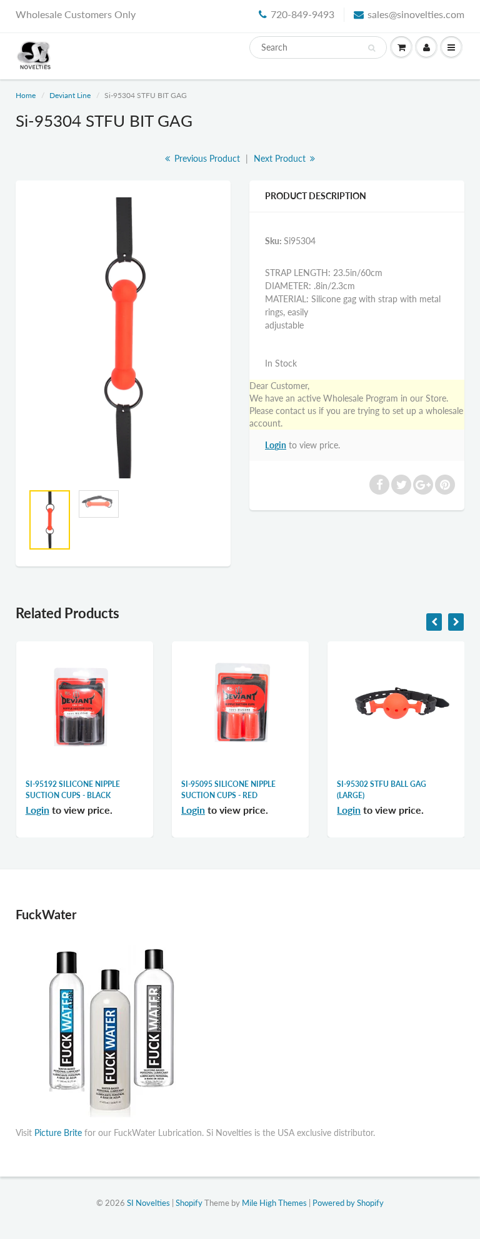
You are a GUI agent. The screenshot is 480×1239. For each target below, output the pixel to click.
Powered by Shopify (348, 1203)
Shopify (189, 1203)
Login (275, 445)
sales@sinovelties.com (416, 14)
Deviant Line (70, 95)
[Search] (372, 48)
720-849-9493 (302, 14)
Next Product (281, 158)
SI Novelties (148, 1203)
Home (26, 95)
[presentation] (434, 622)
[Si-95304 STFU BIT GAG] (123, 338)
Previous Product (206, 158)
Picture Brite (58, 1132)
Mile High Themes (274, 1203)
